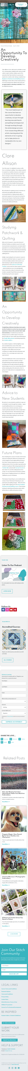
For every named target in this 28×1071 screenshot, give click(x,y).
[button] (10, 5)
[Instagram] (7, 609)
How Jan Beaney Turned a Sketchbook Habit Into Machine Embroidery (13, 793)
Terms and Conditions (7, 994)
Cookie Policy (4, 999)
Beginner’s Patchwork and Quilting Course (13, 78)
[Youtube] (11, 609)
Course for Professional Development (11, 1007)
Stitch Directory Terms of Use (9, 1002)
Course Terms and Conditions (9, 988)
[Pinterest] (15, 609)
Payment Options (5, 991)
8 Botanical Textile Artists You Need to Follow (12, 918)
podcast (9, 338)
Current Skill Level (6, 710)
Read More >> (6, 801)
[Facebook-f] (9, 1068)
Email (3, 692)
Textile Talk (5, 467)
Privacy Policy (10, 716)
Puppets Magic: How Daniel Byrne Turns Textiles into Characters (12, 836)
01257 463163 (11, 1049)
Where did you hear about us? (9, 698)
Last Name (4, 686)
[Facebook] (3, 609)
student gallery (8, 340)
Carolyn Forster (19, 467)
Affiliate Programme (6, 1004)
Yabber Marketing (15, 1064)
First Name (4, 680)
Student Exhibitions (15, 1015)
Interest (4, 704)
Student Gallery (5, 1015)
